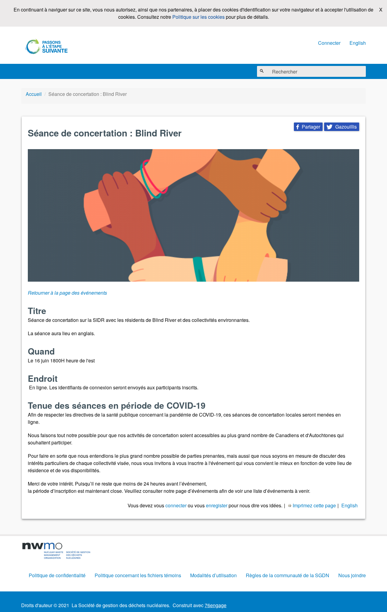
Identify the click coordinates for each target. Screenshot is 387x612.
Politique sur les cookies (198, 16)
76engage (215, 605)
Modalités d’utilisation (213, 575)
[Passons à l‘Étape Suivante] (46, 47)
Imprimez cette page (314, 505)
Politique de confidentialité (57, 575)
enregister (216, 505)
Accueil (34, 93)
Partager (308, 126)
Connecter (329, 42)
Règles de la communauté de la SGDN (287, 575)
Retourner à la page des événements (67, 292)
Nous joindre (352, 575)
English (358, 42)
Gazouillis (342, 126)
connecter (176, 505)
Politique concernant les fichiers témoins (138, 575)
